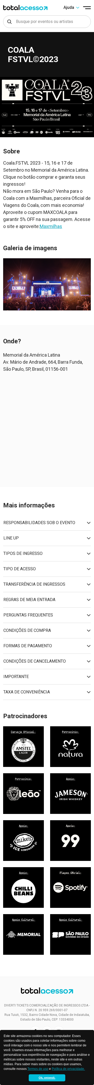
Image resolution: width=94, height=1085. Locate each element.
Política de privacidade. (68, 1069)
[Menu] (87, 7)
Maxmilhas (51, 226)
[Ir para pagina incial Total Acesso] (25, 7)
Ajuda (68, 7)
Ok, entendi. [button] (47, 1077)
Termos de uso (37, 1069)
